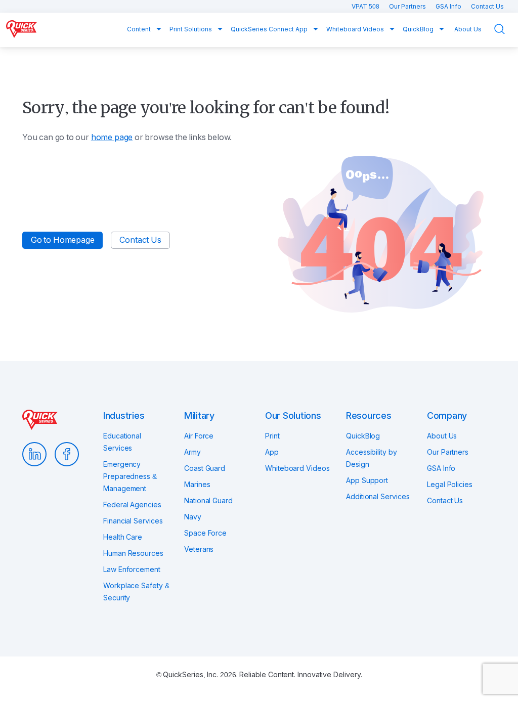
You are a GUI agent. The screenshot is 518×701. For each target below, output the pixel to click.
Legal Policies (449, 484)
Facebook (67, 454)
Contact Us (487, 6)
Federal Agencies (132, 505)
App (272, 452)
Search (506, 29)
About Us (468, 29)
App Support (367, 480)
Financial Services (133, 521)
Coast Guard (204, 468)
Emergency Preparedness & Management (130, 476)
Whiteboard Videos (355, 29)
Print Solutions (191, 29)
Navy (192, 517)
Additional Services (377, 497)
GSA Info (449, 6)
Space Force (205, 533)
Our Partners (408, 6)
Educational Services (122, 442)
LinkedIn (34, 454)
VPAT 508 (366, 6)
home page (112, 137)
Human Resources (133, 553)
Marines (197, 484)
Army (192, 452)
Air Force (198, 436)
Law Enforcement (131, 569)
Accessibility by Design (371, 458)
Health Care (122, 537)
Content (139, 29)
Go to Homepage (62, 240)
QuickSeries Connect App (270, 29)
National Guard (208, 501)
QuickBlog (419, 29)
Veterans (198, 549)
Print (272, 436)
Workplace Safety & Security (136, 592)
